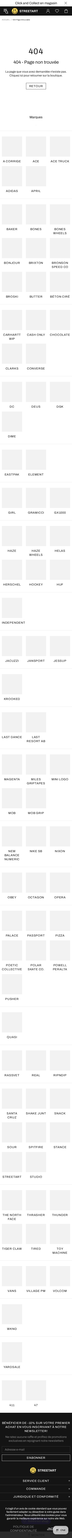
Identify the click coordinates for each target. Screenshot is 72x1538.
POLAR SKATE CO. (36, 967)
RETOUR (36, 86)
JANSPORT (36, 660)
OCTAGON (36, 897)
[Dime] (12, 422)
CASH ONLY (36, 334)
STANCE (60, 1147)
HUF (60, 584)
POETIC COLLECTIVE (12, 967)
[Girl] (12, 498)
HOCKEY (36, 584)
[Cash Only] (36, 320)
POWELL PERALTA (60, 967)
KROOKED (12, 699)
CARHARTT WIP (12, 336)
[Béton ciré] (60, 282)
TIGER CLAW (12, 1248)
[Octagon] (36, 883)
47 (36, 1405)
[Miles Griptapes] (36, 764)
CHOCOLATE (60, 334)
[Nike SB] (36, 836)
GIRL (12, 512)
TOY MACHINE (60, 1250)
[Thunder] (60, 1200)
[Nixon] (60, 836)
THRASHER (36, 1215)
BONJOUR (12, 262)
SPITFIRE (36, 1147)
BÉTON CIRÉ (60, 296)
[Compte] (48, 11)
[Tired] (36, 1234)
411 (11, 1405)
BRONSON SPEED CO (60, 264)
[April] (36, 176)
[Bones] (36, 214)
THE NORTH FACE (12, 1217)
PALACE (12, 935)
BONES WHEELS (60, 231)
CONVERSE (36, 368)
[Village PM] (36, 1276)
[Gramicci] (36, 498)
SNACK (60, 1113)
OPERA (60, 897)
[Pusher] (12, 984)
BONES (36, 229)
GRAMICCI (36, 512)
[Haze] (12, 536)
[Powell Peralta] (60, 950)
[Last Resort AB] (36, 722)
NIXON (60, 851)
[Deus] (36, 392)
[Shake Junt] (36, 1099)
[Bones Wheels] (60, 214)
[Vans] (12, 1276)
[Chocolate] (60, 320)
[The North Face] (12, 1200)
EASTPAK (12, 474)
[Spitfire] (36, 1132)
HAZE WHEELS (36, 552)
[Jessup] (60, 646)
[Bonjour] (12, 248)
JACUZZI (12, 660)
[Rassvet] (12, 1060)
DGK (60, 406)
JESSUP (60, 660)
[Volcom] (60, 1276)
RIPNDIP (60, 1075)
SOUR (12, 1147)
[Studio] (36, 1162)
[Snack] (60, 1099)
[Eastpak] (12, 460)
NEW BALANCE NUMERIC (12, 855)
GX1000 (60, 512)
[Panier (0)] (66, 11)
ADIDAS (12, 191)
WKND (12, 1328)
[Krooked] (12, 684)
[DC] (12, 392)
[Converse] (36, 354)
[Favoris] (57, 11)
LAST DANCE (12, 737)
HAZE (12, 550)
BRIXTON (36, 262)
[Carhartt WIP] (12, 320)
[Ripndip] (60, 1060)
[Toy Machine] (60, 1234)
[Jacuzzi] (12, 646)
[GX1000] (60, 498)
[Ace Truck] (60, 146)
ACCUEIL (6, 20)
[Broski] (12, 282)
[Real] (36, 1060)
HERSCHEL (12, 584)
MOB (12, 813)
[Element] (36, 460)
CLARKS (12, 368)
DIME (12, 436)
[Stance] (60, 1132)
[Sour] (12, 1132)
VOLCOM (60, 1290)
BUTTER (36, 296)
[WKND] (12, 1314)
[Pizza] (60, 921)
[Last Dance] (12, 722)
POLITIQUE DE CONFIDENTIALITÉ (23, 1528)
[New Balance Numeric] (12, 836)
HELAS (60, 550)
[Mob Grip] (36, 798)
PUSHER (12, 999)
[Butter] (36, 282)
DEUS (35, 406)
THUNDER (60, 1215)
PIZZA (60, 935)
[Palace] (12, 921)
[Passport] (36, 921)
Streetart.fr (15, 11)
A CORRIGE (12, 161)
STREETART (12, 1176)
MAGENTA (12, 779)
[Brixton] (36, 248)
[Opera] (60, 883)
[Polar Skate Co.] (36, 950)
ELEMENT (36, 474)
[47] (36, 1390)
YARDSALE (12, 1367)
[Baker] (12, 214)
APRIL (36, 191)
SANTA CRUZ (12, 1115)
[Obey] (12, 883)
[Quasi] (12, 1022)
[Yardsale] (12, 1352)
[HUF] (60, 570)
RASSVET (12, 1075)
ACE (36, 161)
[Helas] (60, 536)
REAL (36, 1075)
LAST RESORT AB (36, 739)
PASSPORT (36, 935)
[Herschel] (12, 570)
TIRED (36, 1248)
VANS (12, 1290)
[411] (12, 1390)
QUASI (12, 1037)
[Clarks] (12, 354)
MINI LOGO (60, 779)
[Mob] (12, 798)
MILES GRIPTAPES (36, 781)
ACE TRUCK (60, 161)
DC (12, 406)
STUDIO (36, 1176)
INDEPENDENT (13, 622)
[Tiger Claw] (12, 1234)
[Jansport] (36, 646)
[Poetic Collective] (12, 950)
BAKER (12, 229)
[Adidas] (12, 176)
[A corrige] (12, 146)
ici (21, 75)
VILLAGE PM (35, 1290)
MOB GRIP (36, 813)
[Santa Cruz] (12, 1099)
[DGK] (60, 392)
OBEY (12, 897)
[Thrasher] (36, 1200)
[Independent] (12, 608)
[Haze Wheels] (36, 536)
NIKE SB (36, 851)
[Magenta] (12, 764)
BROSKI (12, 296)
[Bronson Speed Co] (60, 248)
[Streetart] (12, 1162)
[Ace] (36, 146)
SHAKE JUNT (36, 1113)
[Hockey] (36, 570)
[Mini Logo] (60, 764)
